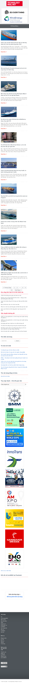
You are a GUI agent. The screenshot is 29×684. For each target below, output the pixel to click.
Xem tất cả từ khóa (5, 376)
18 (11, 290)
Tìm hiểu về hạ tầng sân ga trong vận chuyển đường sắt (13, 325)
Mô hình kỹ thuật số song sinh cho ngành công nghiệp (13, 352)
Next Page (17, 290)
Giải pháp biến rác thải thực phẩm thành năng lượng (12, 365)
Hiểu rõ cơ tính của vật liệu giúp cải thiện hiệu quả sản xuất (14, 306)
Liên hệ (2, 632)
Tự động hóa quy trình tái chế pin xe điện (10, 350)
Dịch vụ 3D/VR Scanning (3, 642)
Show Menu (15, 26)
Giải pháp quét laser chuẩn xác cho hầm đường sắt (12, 323)
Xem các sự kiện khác (6, 570)
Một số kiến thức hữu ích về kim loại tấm (10, 304)
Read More (3, 51)
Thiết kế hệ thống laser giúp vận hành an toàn (11, 295)
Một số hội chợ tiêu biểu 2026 (4, 621)
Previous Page (7, 287)
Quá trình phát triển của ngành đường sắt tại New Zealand (14, 331)
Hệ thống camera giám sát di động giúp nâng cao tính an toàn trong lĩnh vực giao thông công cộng (13, 328)
